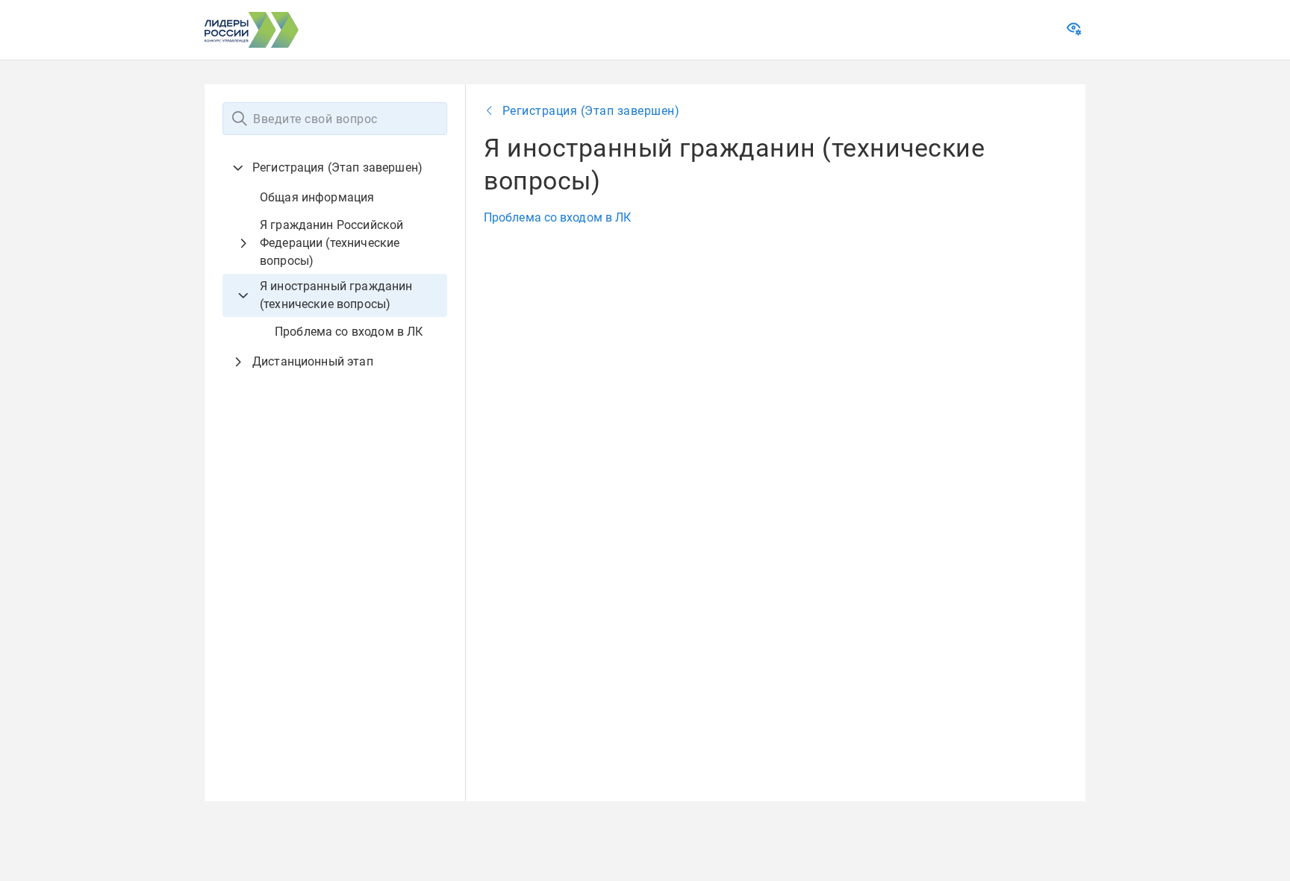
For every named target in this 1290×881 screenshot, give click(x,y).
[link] (1075, 32)
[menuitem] (334, 250)
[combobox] (334, 118)
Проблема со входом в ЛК (557, 217)
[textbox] (334, 118)
